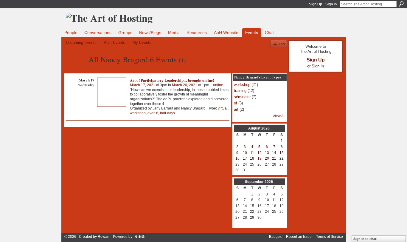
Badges (275, 237)
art (236, 109)
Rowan (103, 237)
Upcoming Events (81, 42)
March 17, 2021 (142, 85)
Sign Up (315, 4)
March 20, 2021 (184, 85)
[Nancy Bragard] (75, 70)
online (218, 85)
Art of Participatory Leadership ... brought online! (172, 80)
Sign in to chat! (365, 239)
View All (279, 116)
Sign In (331, 4)
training (240, 90)
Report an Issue (299, 237)
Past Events (114, 42)
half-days (167, 113)
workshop (138, 113)
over (150, 113)
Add (281, 44)
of (235, 103)
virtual (223, 108)
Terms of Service (329, 237)
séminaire (242, 97)
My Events (142, 42)
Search (401, 4)
